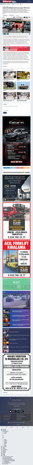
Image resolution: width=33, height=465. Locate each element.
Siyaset (5, 443)
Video (4, 447)
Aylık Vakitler (5, 289)
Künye (13, 4)
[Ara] (28, 1)
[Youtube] (17, 409)
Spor (5, 444)
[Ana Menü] (29, 1)
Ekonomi (5, 442)
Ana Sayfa (4, 429)
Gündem (5, 440)
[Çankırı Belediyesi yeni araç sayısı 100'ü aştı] (17, 25)
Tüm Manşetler (6, 461)
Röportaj (4, 450)
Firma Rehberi (5, 449)
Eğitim (5, 441)
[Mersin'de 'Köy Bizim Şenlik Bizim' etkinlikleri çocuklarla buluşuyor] (23, 95)
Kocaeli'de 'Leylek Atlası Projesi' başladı (23, 89)
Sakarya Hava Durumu (7, 457)
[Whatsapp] (18, 409)
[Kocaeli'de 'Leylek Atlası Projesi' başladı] (23, 85)
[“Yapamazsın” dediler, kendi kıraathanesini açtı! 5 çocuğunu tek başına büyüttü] (6, 324)
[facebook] (6, 427)
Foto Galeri (5, 446)
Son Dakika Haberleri (6, 419)
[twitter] (11, 427)
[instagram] (17, 427)
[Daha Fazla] (8, 34)
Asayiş (5, 439)
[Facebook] (13, 409)
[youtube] (22, 427)
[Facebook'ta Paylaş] (3, 34)
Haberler (4, 6)
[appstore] (12, 412)
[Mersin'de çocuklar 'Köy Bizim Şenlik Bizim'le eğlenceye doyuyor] (9, 95)
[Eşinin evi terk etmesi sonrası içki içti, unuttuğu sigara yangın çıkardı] (6, 320)
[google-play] (20, 412)
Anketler (4, 452)
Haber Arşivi (19, 419)
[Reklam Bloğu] (16, 188)
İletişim (4, 454)
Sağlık (5, 445)
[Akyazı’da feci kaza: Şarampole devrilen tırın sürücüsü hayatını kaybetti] (6, 311)
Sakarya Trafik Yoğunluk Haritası (22, 416)
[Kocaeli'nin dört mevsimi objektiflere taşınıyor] (9, 85)
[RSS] (20, 409)
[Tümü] (29, 392)
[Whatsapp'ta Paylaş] (6, 34)
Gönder (5, 112)
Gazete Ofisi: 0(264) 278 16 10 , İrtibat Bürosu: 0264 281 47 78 (17, 404)
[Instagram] (15, 409)
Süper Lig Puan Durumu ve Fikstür (9, 460)
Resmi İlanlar (3, 4)
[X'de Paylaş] (5, 34)
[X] (14, 409)
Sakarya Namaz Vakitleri (7, 416)
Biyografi (4, 451)
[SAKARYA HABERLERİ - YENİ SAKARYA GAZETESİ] (10, 1)
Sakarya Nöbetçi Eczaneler (8, 456)
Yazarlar (9, 4)
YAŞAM (7, 6)
